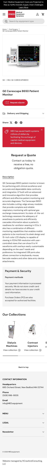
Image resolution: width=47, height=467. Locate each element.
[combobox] (23, 21)
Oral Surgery (13, 29)
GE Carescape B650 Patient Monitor (15, 31)
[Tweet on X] (11, 122)
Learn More (23, 7)
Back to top (23, 367)
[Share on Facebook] (16, 122)
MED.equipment (14, 452)
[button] (43, 14)
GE (4, 80)
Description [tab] (8, 177)
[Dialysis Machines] (12, 330)
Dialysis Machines (11, 344)
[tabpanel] (23, 222)
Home (5, 29)
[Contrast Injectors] (33, 330)
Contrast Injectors (33, 344)
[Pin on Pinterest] (21, 122)
